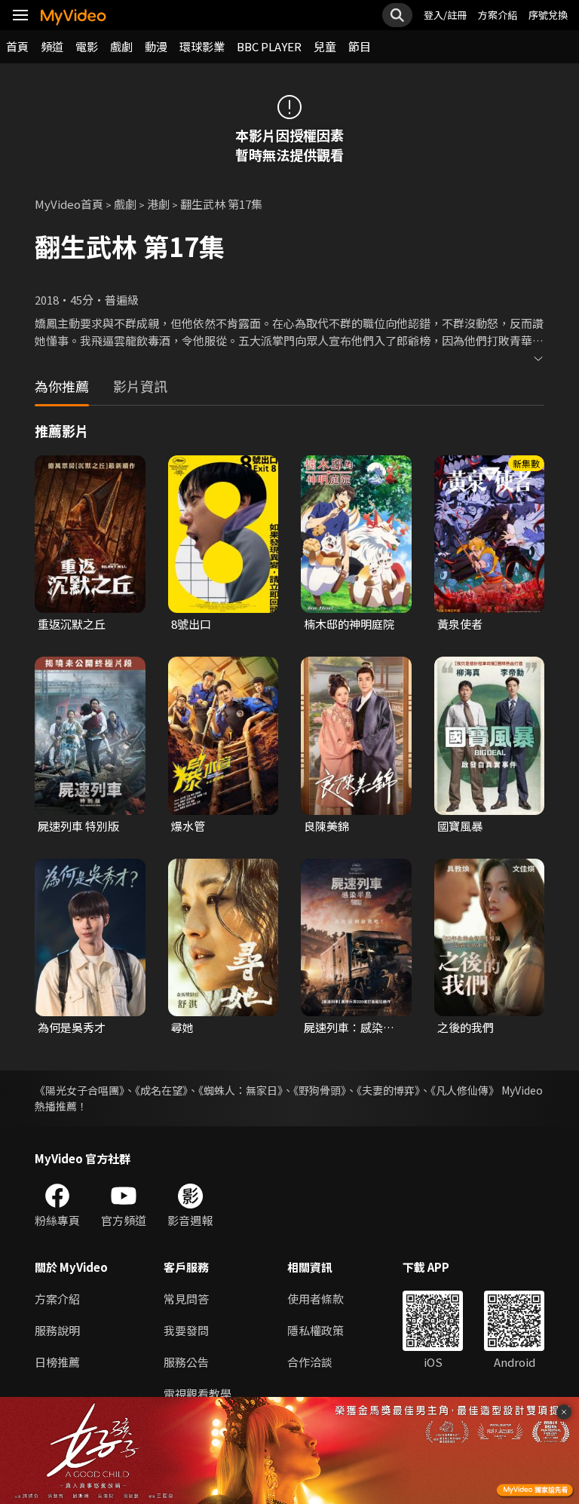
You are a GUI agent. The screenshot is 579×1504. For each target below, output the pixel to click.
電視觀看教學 (197, 1393)
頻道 (52, 46)
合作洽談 (309, 1362)
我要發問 (186, 1330)
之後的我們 (465, 1027)
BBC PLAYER (269, 46)
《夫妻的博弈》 (388, 1090)
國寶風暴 (459, 826)
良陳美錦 (326, 826)
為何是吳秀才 (72, 1027)
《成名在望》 (161, 1090)
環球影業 (202, 46)
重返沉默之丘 (72, 624)
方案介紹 (497, 15)
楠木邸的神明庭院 (349, 624)
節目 (359, 46)
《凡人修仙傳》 (464, 1090)
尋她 (182, 1027)
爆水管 (188, 826)
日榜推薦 (57, 1362)
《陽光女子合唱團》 (79, 1090)
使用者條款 (315, 1298)
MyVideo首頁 (69, 204)
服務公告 (186, 1362)
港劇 (158, 204)
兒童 (325, 46)
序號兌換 (548, 15)
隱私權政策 (315, 1330)
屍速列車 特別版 (78, 826)
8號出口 (191, 624)
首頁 (17, 46)
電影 (86, 46)
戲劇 (121, 46)
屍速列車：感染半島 (349, 1027)
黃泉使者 (459, 624)
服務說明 (57, 1330)
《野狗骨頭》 (319, 1090)
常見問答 (186, 1298)
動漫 (156, 46)
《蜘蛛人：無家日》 (240, 1090)
